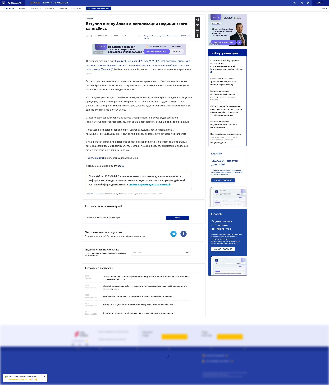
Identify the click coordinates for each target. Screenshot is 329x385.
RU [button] (294, 3)
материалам (96, 158)
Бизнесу (35, 3)
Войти (177, 217)
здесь (121, 166)
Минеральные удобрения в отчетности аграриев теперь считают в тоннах (138, 304)
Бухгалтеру (61, 3)
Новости (22, 9)
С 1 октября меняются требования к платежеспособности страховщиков (138, 313)
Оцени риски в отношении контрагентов (221, 225)
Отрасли (89, 19)
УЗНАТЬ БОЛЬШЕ (223, 180)
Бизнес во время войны (100, 8)
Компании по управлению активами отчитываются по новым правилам (137, 296)
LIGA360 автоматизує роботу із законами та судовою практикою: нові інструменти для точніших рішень (226, 66)
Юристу (47, 3)
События (63, 9)
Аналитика (36, 9)
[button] (3, 2)
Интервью (49, 9)
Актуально (76, 9)
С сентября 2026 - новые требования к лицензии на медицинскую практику (223, 81)
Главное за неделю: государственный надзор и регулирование (223, 124)
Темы (323, 8)
